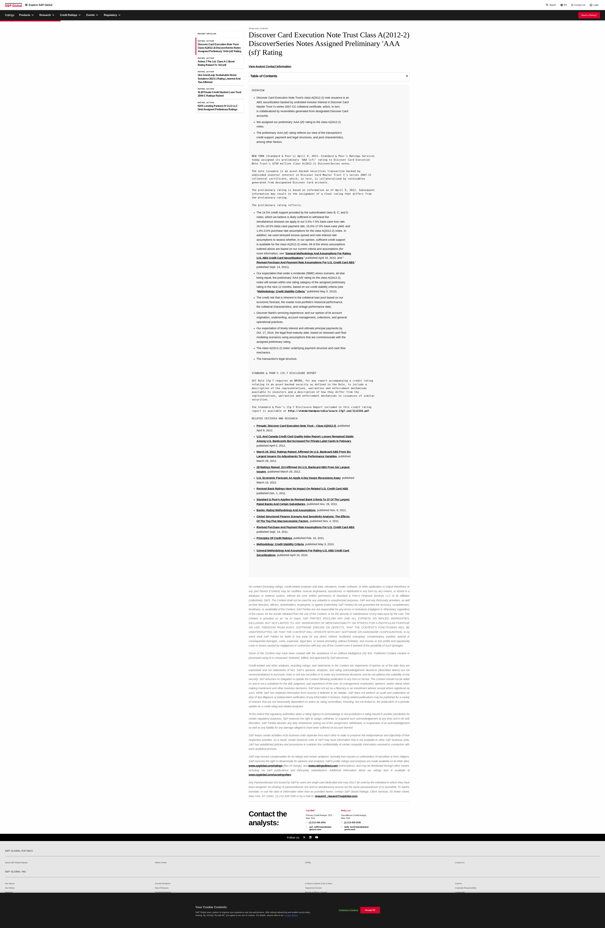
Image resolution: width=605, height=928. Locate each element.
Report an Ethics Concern (316, 892)
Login (596, 5)
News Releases (162, 888)
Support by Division (313, 888)
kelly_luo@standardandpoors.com (356, 828)
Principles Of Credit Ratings (274, 538)
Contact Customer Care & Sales (318, 884)
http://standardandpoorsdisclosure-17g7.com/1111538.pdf (328, 410)
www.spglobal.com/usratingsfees (270, 774)
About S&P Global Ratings (16, 863)
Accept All (370, 910)
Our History (10, 888)
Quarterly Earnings (163, 892)
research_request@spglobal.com (336, 796)
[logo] (13, 5)
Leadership (460, 892)
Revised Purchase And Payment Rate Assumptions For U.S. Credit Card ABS (305, 262)
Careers (458, 884)
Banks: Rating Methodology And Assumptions (286, 510)
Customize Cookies (348, 910)
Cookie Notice (291, 915)
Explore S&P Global (40, 5)
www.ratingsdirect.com (323, 765)
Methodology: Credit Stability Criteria (281, 291)
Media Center (161, 863)
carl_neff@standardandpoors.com (320, 828)
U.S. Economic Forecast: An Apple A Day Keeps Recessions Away (298, 478)
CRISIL (308, 863)
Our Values (9, 884)
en (565, 5)
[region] (302, 910)
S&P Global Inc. (16, 871)
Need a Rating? (589, 15)
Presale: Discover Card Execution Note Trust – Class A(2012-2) (296, 425)
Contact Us (579, 5)
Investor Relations (162, 884)
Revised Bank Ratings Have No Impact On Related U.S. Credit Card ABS (302, 488)
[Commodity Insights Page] (305, 837)
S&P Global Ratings (19, 851)
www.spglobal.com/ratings (265, 765)
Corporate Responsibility (465, 888)
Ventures (9, 892)
